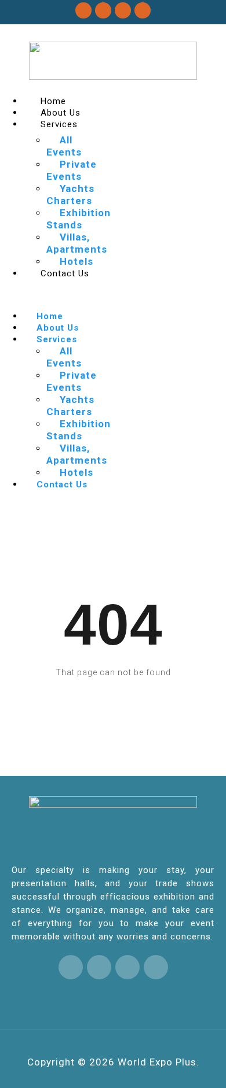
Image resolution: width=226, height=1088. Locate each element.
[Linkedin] (103, 10)
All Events (64, 146)
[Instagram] (123, 10)
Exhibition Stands (78, 219)
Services (59, 124)
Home (53, 101)
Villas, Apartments (76, 243)
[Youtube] (142, 10)
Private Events (71, 170)
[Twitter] (83, 10)
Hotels (76, 261)
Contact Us (65, 273)
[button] (56, 295)
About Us (61, 113)
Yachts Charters (70, 194)
